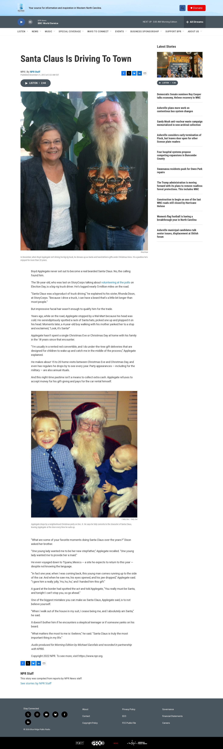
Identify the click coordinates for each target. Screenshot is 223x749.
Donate (198, 8)
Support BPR (173, 31)
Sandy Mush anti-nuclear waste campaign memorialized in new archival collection (180, 123)
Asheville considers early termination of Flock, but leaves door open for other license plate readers (179, 138)
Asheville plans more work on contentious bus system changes (175, 109)
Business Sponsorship (144, 31)
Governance (168, 709)
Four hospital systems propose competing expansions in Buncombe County (177, 155)
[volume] (30, 22)
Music (48, 31)
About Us (193, 31)
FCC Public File (129, 723)
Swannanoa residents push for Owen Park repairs (179, 170)
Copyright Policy (90, 723)
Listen (21, 31)
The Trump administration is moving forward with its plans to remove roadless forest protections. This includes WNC (179, 186)
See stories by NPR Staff (35, 683)
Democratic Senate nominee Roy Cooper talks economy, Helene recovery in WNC (179, 96)
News (35, 31)
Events (119, 31)
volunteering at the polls (115, 282)
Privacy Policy (128, 709)
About (85, 709)
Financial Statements (172, 716)
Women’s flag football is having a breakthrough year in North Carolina (176, 218)
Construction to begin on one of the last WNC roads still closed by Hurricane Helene (179, 203)
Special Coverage (70, 31)
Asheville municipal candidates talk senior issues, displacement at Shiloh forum (177, 233)
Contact (86, 716)
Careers (166, 723)
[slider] (35, 21)
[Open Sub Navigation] (27, 31)
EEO (124, 716)
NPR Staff (35, 71)
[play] (21, 22)
